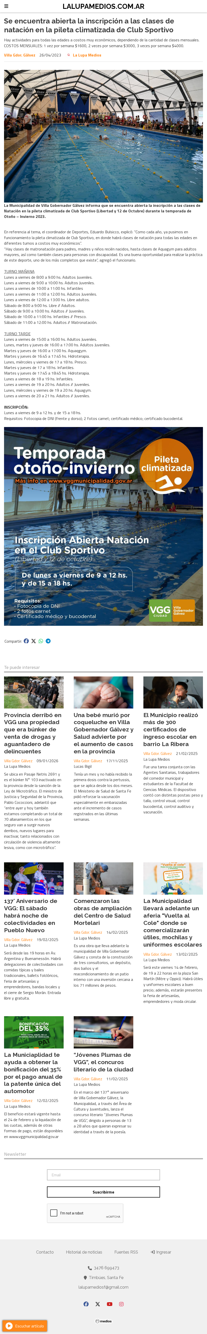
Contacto (45, 1252)
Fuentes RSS (126, 1252)
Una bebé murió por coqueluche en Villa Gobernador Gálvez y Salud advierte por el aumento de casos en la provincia (103, 733)
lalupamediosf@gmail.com (103, 1287)
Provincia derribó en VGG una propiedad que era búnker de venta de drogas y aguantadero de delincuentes (32, 733)
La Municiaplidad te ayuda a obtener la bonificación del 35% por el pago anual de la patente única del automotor (33, 1072)
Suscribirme (103, 1192)
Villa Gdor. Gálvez (19, 55)
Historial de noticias (84, 1252)
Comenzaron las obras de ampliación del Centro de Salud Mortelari (103, 911)
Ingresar (163, 1252)
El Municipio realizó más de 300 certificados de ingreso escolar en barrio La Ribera (170, 729)
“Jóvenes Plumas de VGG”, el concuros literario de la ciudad (103, 1062)
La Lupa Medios (87, 55)
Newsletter (15, 1154)
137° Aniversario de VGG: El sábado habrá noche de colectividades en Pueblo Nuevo (30, 915)
